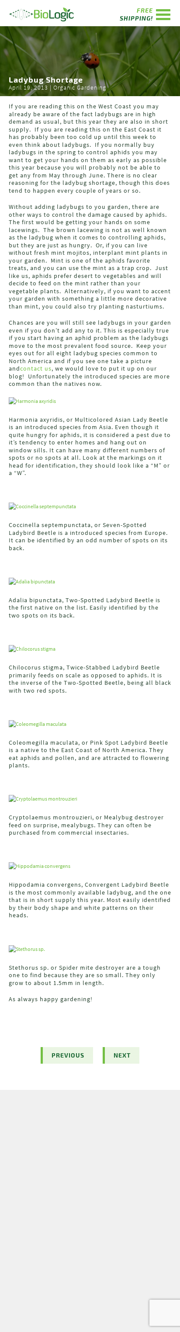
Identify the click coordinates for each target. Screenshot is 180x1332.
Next (122, 1055)
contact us (36, 368)
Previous (68, 1055)
